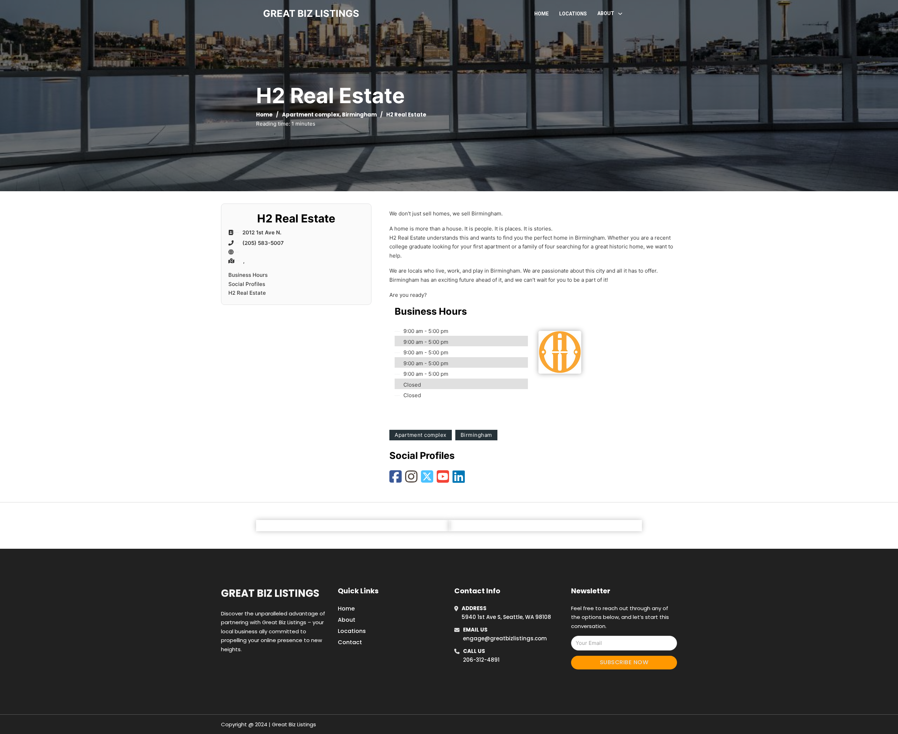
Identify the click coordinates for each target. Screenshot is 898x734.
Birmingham (359, 114)
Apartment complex (311, 114)
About (346, 620)
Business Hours (248, 275)
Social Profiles (246, 284)
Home (541, 13)
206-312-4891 (481, 659)
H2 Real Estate (247, 292)
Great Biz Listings (270, 593)
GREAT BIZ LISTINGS (311, 13)
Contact (350, 642)
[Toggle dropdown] (620, 13)
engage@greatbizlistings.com (505, 638)
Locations (573, 13)
